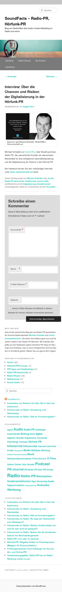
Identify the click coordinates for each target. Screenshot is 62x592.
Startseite (9, 60)
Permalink (50, 186)
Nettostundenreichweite (19, 458)
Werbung (14, 489)
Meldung (45, 450)
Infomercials (30, 446)
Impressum (10, 67)
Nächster (51, 76)
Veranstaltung (30, 485)
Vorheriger (11, 76)
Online (10, 464)
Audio (18, 429)
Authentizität (13, 433)
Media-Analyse (32, 450)
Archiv (51, 178)
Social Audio (43, 181)
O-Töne (51, 458)
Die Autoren (40, 60)
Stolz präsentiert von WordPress (31, 586)
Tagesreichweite (15, 485)
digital (38, 434)
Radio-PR (28, 476)
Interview (51, 446)
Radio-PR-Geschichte (14, 181)
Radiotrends (30, 181)
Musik (30, 454)
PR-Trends (48, 469)
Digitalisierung (29, 183)
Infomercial (14, 446)
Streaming (42, 481)
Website (14, 299)
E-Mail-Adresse (18, 284)
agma (10, 429)
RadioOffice (30, 151)
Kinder (10, 450)
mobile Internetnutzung (17, 454)
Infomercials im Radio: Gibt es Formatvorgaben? (31, 416)
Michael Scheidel (34, 178)
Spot (33, 481)
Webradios (43, 485)
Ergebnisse (30, 437)
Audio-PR (29, 429)
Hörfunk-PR (35, 441)
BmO (32, 433)
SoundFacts (14, 399)
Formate (23, 441)
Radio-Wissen (14, 375)
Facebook (42, 437)
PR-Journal (15, 469)
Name (15, 268)
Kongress (19, 450)
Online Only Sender (24, 464)
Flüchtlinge (13, 441)
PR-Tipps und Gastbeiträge (20, 369)
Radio (13, 475)
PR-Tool (38, 469)
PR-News (29, 469)
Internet (42, 446)
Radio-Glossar (24, 60)
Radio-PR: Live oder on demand (23, 538)
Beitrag (25, 434)
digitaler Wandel (15, 437)
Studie (51, 481)
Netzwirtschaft (43, 183)
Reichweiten (44, 476)
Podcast (42, 463)
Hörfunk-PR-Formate (17, 365)
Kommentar (16, 229)
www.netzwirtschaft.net (21, 171)
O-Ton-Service (39, 458)
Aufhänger (40, 429)
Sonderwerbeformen (19, 481)
